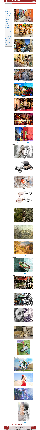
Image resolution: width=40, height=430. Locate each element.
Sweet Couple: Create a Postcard (8, 29)
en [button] (34, 1)
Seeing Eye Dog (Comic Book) (7, 11)
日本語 (18, 429)
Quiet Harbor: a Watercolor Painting (8, 31)
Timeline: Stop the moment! (7, 9)
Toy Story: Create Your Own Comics (8, 16)
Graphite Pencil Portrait (7, 41)
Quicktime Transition (6, 12)
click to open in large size (24, 255)
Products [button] (9, 1)
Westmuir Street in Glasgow (7, 30)
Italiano (16, 429)
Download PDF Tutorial (7, 46)
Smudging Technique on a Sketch (8, 14)
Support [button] (19, 1)
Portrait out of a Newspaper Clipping (8, 32)
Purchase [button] (14, 1)
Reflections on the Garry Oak (7, 7)
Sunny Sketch (6, 8)
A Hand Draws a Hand (7, 33)
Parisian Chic (6, 17)
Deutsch (10, 429)
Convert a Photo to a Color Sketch (8, 44)
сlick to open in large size (24, 23)
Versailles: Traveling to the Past (7, 25)
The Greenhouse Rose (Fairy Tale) (8, 13)
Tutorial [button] (17, 1)
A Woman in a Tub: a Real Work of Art (8, 38)
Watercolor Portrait (6, 37)
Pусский (20, 429)
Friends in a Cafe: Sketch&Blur (7, 26)
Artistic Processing (6, 40)
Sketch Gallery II (6, 5)
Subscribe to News (32, 426)
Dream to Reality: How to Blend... (8, 28)
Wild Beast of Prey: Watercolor (7, 34)
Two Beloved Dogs (6, 23)
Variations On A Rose (6, 21)
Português (14, 429)
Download (12, 1)
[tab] (8, 3)
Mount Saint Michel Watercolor (7, 19)
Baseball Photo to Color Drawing (8, 35)
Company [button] (21, 1)
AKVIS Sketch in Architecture (7, 42)
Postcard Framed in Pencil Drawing (8, 36)
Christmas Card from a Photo (7, 27)
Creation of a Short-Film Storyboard (8, 15)
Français (9, 429)
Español (12, 429)
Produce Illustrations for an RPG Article (8, 10)
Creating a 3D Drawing (7, 6)
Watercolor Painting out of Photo (8, 39)
